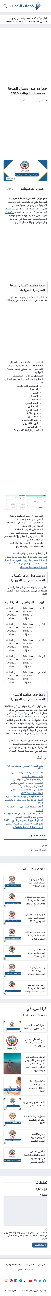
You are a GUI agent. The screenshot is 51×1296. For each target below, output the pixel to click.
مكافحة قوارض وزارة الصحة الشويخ (24, 796)
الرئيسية (43, 18)
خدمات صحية (29, 18)
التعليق (43, 1195)
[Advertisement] (25, 57)
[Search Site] (5, 6)
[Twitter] (40, 1281)
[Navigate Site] (45, 6)
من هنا (10, 365)
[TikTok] (25, 1281)
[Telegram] (21, 1281)
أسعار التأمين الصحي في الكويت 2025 (23, 820)
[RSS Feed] (6, 1281)
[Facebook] (45, 1281)
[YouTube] (30, 1281)
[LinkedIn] (16, 1281)
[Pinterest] (11, 1281)
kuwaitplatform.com (20, 716)
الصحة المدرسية (38, 850)
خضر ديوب (38, 100)
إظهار (10, 188)
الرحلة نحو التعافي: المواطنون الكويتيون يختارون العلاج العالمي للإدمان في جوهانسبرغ (26, 783)
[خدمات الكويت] (25, 6)
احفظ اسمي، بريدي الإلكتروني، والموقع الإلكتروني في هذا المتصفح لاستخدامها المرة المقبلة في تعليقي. (25, 1235)
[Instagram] (35, 1281)
